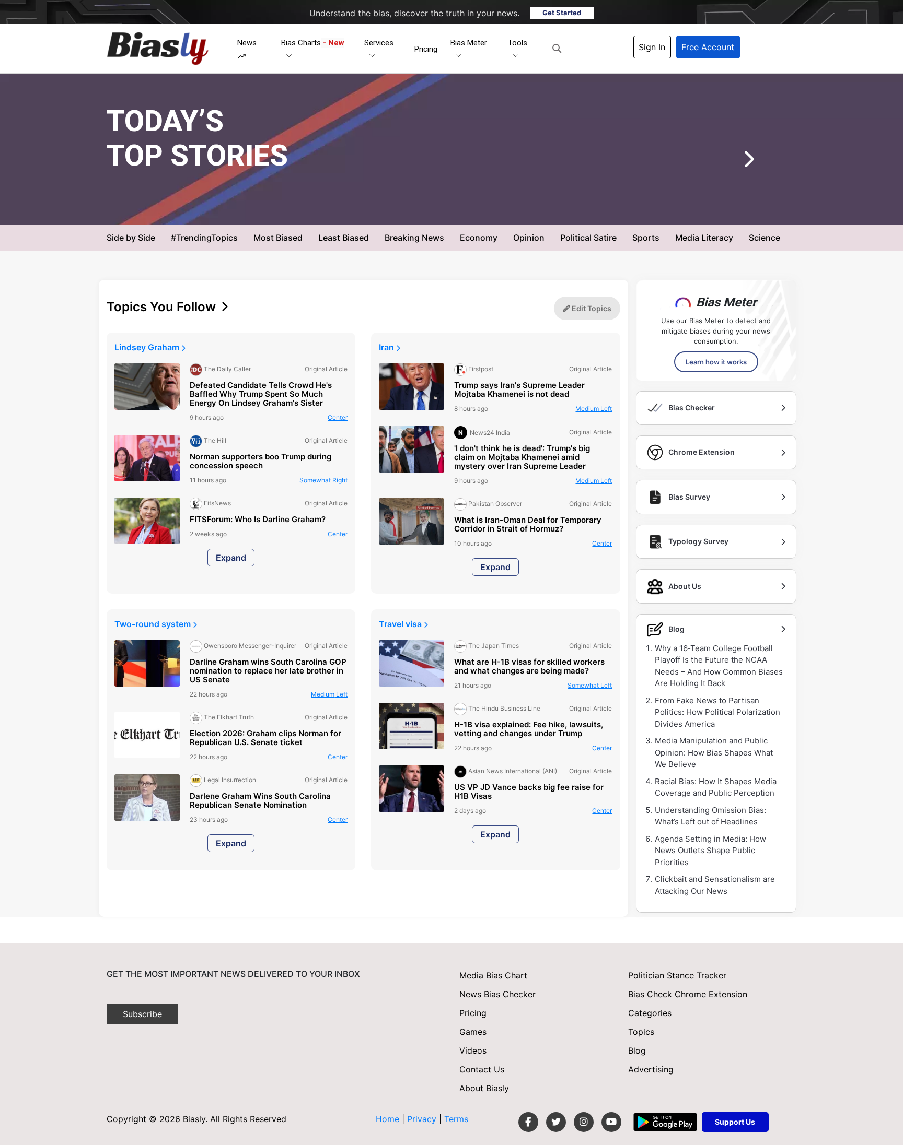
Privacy (423, 1119)
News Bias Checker (497, 994)
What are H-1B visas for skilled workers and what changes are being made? (529, 667)
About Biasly (484, 1088)
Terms (456, 1119)
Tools (517, 43)
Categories (650, 1013)
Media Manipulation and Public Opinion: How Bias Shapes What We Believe (714, 752)
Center (338, 417)
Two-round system (153, 624)
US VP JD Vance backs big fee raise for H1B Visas (529, 792)
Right (521, 207)
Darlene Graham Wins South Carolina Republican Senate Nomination (260, 801)
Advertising (651, 1069)
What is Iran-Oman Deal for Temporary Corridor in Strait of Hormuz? (527, 525)
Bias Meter (468, 43)
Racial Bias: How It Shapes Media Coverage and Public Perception (716, 787)
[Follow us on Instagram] (584, 1122)
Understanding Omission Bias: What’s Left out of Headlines (710, 816)
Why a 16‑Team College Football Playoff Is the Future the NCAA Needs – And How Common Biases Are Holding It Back (719, 666)
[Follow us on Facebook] (528, 1122)
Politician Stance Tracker (677, 975)
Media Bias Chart (493, 975)
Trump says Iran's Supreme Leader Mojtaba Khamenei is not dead (519, 390)
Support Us (735, 1121)
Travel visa (401, 624)
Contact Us (481, 1069)
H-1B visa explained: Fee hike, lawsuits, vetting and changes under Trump (528, 729)
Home (387, 1119)
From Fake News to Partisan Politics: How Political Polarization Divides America (717, 712)
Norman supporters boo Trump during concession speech (260, 461)
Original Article (466, 207)
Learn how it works (716, 362)
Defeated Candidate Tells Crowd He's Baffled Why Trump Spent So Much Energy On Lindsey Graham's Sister (261, 394)
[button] (556, 48)
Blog (637, 1050)
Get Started (561, 12)
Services (378, 43)
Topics (641, 1031)
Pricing (425, 49)
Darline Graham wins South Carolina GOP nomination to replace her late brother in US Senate (268, 671)
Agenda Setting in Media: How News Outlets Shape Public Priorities (710, 850)
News (247, 43)
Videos (473, 1050)
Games (473, 1031)
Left (593, 408)
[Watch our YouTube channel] (611, 1122)
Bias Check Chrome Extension (687, 994)
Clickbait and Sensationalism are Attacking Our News (715, 885)
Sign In (652, 47)
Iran (387, 347)
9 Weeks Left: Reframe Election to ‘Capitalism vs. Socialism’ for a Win (440, 182)
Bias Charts (312, 43)
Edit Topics (590, 308)
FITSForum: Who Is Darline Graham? (258, 519)
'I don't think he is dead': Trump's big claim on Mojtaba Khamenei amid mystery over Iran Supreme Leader (522, 457)
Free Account (707, 47)
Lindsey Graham (147, 347)
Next (733, 163)
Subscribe (142, 1014)
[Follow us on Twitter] (556, 1122)
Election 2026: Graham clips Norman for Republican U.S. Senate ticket (265, 738)
